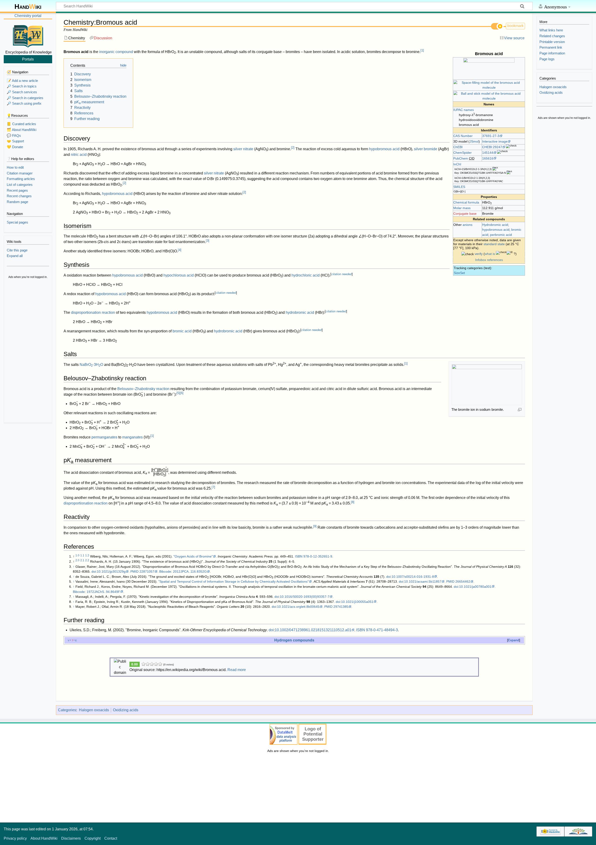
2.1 (82, 560)
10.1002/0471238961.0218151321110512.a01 (313, 630)
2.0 (77, 560)
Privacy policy (15, 838)
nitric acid (79, 155)
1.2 (87, 555)
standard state (494, 244)
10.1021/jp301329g (111, 571)
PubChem (460, 158)
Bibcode (165, 571)
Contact (110, 838)
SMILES (459, 187)
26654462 (462, 581)
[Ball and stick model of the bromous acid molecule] (489, 96)
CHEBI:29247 (492, 147)
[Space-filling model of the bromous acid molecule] (489, 85)
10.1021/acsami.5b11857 (422, 581)
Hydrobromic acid (495, 225)
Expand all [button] (15, 256)
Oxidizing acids (125, 710)
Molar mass (462, 208)
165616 (487, 158)
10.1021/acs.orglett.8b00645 (298, 606)
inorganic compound (116, 52)
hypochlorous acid (178, 275)
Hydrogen (283, 640)
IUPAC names (463, 110)
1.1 (82, 555)
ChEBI (458, 147)
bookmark (515, 26)
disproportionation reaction (93, 312)
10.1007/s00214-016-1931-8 (413, 576)
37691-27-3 (490, 136)
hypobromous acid (495, 229)
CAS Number (463, 136)
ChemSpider (462, 152)
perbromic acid (501, 235)
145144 (487, 152)
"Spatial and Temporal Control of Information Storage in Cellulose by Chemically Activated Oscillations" (233, 581)
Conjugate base (465, 213)
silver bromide (425, 149)
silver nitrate (243, 149)
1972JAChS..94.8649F (103, 592)
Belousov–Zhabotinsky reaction (143, 389)
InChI (457, 164)
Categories (67, 710)
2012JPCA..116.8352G (190, 571)
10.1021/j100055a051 (357, 602)
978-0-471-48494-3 (382, 630)
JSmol (474, 141)
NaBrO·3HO (91, 365)
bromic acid (182, 331)
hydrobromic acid (300, 312)
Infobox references (489, 260)
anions (467, 225)
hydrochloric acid (305, 275)
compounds (303, 640)
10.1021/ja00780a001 (475, 586)
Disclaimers (71, 838)
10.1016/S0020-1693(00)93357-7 (304, 596)
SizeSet (459, 273)
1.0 (77, 555)
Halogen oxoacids (94, 710)
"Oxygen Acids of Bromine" (193, 556)
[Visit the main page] (28, 35)
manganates (132, 437)
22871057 (146, 571)
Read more (236, 670)
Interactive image (495, 141)
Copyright (93, 838)
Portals (28, 59)
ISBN (298, 556)
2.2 (87, 560)
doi (93, 571)
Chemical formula (466, 202)
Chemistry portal (27, 16)
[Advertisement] (28, 351)
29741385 (340, 606)
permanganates (104, 437)
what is (490, 254)
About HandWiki (44, 838)
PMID (134, 571)
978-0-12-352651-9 (317, 556)
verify (479, 254)
